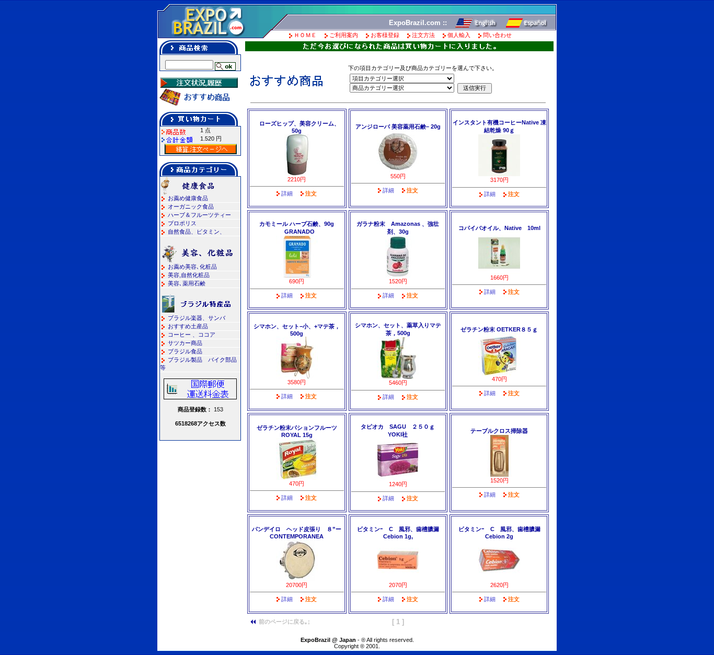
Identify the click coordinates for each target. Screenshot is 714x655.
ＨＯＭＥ (305, 35)
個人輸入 (458, 35)
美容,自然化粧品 (189, 275)
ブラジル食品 (185, 351)
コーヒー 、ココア (191, 334)
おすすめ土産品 (188, 326)
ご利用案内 (343, 35)
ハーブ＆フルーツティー (199, 215)
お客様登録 (385, 35)
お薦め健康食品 (188, 198)
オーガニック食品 (191, 206)
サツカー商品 (185, 343)
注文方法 (423, 35)
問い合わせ (497, 35)
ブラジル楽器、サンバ (196, 318)
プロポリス (182, 223)
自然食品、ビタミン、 (196, 231)
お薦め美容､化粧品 (192, 266)
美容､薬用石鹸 (186, 283)
